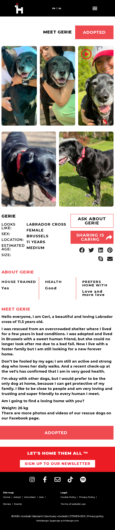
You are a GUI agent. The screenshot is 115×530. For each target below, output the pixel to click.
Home (6, 497)
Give (41, 497)
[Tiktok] (70, 479)
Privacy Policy (87, 497)
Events (18, 504)
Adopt (17, 497)
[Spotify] (83, 479)
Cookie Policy (68, 497)
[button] (95, 8)
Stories (7, 504)
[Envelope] (57, 479)
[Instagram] (32, 479)
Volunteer (30, 497)
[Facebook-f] (45, 479)
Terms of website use (73, 504)
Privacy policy (95, 516)
